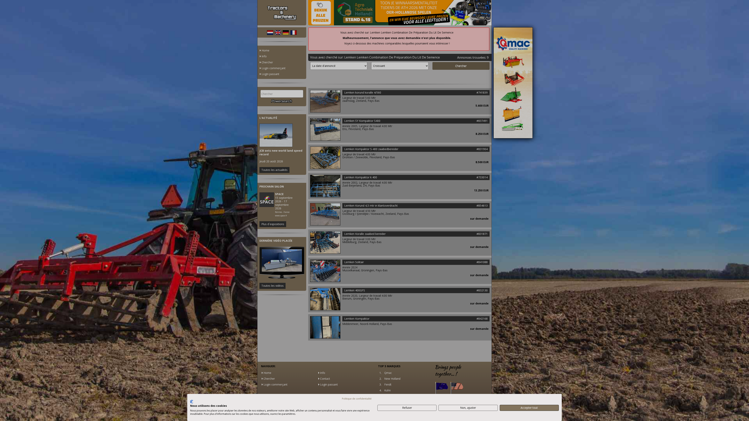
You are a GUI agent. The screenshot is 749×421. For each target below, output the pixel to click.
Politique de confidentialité (357, 398)
